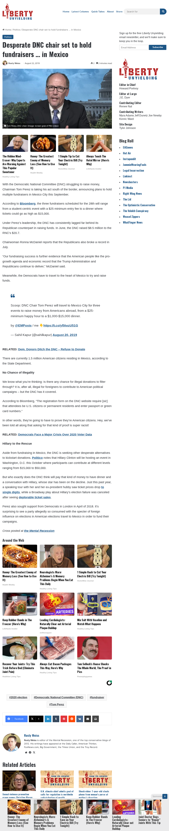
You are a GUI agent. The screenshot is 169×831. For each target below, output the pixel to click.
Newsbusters (130, 182)
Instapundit (129, 159)
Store (119, 11)
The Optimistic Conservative (139, 205)
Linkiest (127, 176)
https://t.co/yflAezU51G (60, 325)
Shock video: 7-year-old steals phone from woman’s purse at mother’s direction (94, 794)
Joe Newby (155, 115)
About (110, 11)
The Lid (127, 199)
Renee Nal (125, 106)
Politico (37, 457)
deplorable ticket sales (35, 497)
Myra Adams (126, 115)
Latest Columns (80, 11)
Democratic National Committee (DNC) (59, 697)
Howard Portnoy (128, 88)
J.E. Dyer (124, 97)
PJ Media (128, 188)
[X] (34, 753)
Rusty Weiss (14, 63)
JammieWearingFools (134, 165)
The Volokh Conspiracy (135, 211)
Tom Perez (57, 704)
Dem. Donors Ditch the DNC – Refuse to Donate (51, 349)
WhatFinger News (133, 222)
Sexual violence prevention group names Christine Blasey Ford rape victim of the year (17, 797)
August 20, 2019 (65, 335)
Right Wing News (132, 193)
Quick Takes (98, 11)
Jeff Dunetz (141, 115)
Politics (16, 29)
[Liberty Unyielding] (17, 11)
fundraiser (97, 697)
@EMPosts (23, 325)
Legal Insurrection (133, 170)
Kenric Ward (126, 119)
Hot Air (127, 153)
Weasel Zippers (131, 216)
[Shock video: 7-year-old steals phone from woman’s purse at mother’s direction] (95, 779)
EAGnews (128, 147)
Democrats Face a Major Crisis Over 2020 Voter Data (55, 434)
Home (66, 11)
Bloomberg (27, 203)
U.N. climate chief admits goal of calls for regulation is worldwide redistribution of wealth (57, 794)
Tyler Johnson (127, 128)
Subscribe (157, 47)
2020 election (19, 697)
